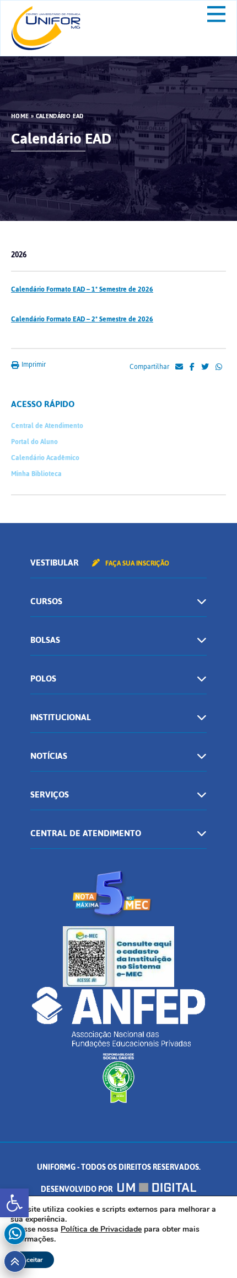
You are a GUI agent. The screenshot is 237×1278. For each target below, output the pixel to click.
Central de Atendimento (47, 425)
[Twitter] (205, 367)
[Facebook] (192, 367)
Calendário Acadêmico (45, 457)
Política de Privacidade (101, 1229)
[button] (14, 1203)
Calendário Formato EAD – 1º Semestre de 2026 (82, 289)
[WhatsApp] (218, 367)
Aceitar (32, 1259)
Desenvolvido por (77, 1189)
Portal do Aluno (34, 441)
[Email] (179, 367)
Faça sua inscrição (136, 563)
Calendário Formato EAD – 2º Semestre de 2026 (82, 319)
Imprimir (33, 364)
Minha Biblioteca (36, 473)
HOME (20, 116)
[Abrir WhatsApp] (209, 1250)
